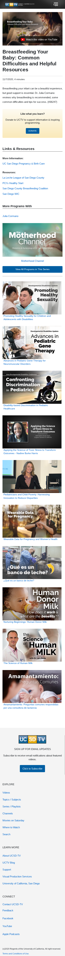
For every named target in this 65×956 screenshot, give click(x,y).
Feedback (7, 910)
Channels (7, 813)
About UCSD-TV (11, 855)
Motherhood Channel (32, 260)
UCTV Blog (8, 862)
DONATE (32, 131)
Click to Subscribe (32, 768)
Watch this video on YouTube (39, 40)
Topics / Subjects (11, 799)
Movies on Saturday (13, 820)
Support (6, 869)
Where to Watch (11, 827)
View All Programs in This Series (33, 269)
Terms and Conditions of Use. (15, 954)
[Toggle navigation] (55, 4)
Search (6, 834)
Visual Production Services (17, 876)
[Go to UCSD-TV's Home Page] (20, 4)
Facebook (7, 918)
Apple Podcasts (11, 934)
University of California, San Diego (21, 883)
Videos (6, 792)
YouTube (7, 926)
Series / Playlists (11, 806)
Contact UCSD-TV (12, 904)
